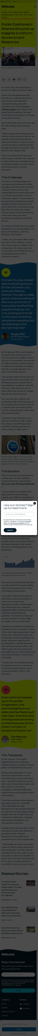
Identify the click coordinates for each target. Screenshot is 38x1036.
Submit (10, 530)
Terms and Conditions (18, 523)
